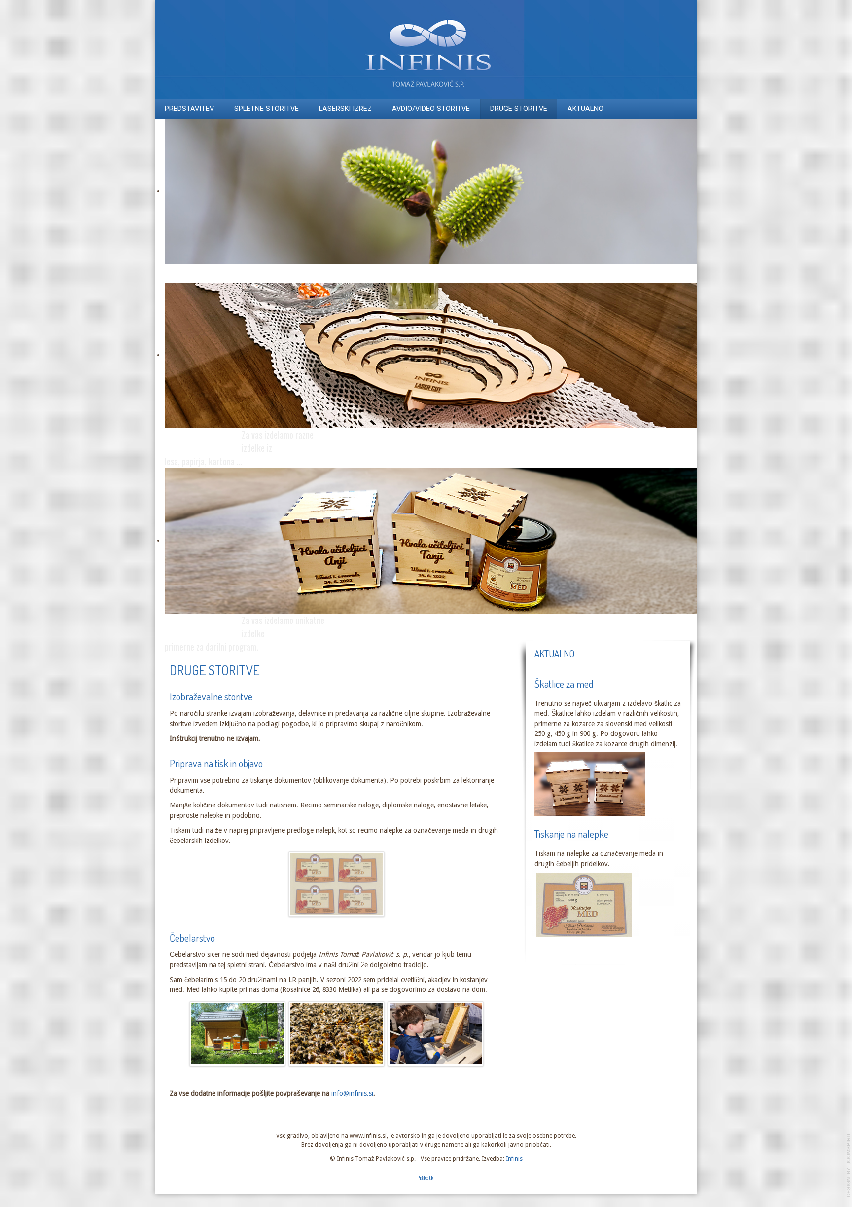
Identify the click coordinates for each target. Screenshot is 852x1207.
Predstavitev (189, 108)
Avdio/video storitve (431, 108)
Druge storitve (518, 108)
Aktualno (586, 108)
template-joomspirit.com (849, 1165)
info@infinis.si (352, 1093)
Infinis (514, 1158)
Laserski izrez (345, 108)
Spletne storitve (266, 108)
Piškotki (426, 1178)
